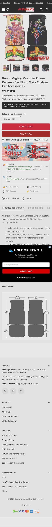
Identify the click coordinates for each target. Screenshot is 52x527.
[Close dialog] (50, 247)
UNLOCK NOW (26, 271)
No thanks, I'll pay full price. (26, 278)
